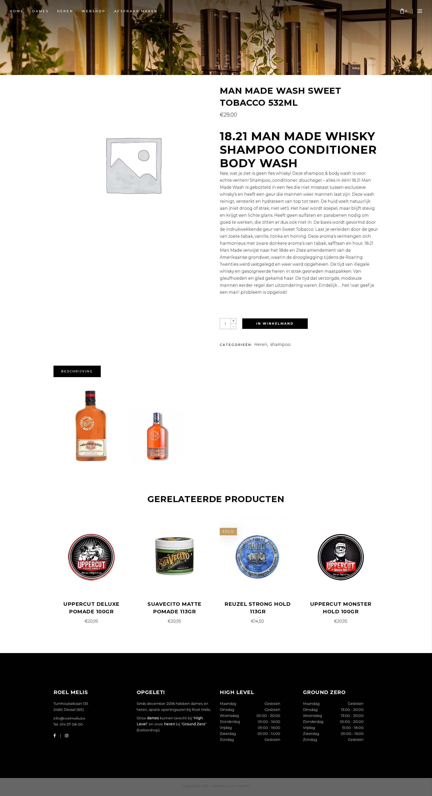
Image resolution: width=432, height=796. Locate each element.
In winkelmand (275, 323)
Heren (260, 344)
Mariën (243, 786)
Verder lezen (257, 621)
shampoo (280, 344)
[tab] (77, 371)
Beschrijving (77, 371)
